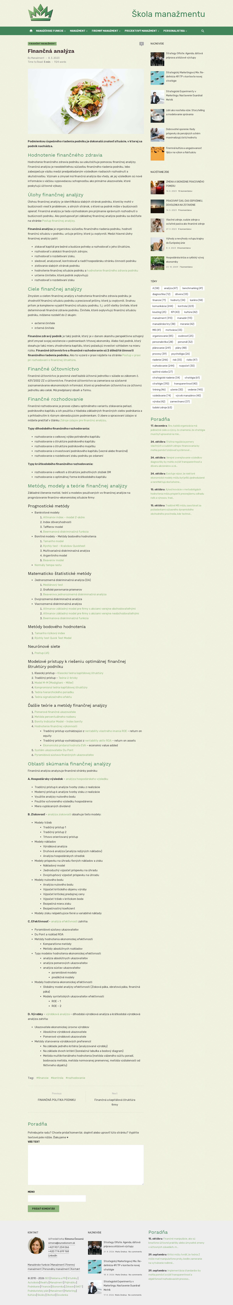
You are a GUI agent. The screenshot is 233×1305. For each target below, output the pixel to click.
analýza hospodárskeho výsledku (87, 779)
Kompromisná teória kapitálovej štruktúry (61, 687)
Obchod (51, 1295)
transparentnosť (185, 383)
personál (185, 342)
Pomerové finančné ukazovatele (55, 712)
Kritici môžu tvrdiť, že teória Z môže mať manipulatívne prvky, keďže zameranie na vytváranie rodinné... (175, 1258)
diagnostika (161, 294)
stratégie (160, 383)
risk (177, 359)
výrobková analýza (58, 1014)
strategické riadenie (166, 377)
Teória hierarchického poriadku (54, 692)
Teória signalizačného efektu (53, 697)
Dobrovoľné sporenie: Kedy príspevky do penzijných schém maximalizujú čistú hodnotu (183, 133)
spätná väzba (162, 371)
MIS (156, 330)
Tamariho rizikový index (50, 633)
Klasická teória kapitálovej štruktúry (80, 673)
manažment (162, 318)
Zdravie (69, 1286)
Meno (31, 1191)
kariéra (196, 300)
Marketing (70, 1290)
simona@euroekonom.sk (61, 1243)
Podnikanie (34, 1286)
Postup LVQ (42, 653)
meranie (187, 324)
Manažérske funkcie (49, 30)
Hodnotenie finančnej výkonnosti (56, 726)
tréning (159, 389)
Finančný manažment (42, 43)
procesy (159, 353)
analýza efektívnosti (64, 921)
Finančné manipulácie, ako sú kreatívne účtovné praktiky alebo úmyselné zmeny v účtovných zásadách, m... (176, 1243)
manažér (184, 318)
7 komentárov (186, 267)
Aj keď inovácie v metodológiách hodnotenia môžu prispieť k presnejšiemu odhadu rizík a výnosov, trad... (177, 493)
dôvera (181, 294)
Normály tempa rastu (48, 565)
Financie (45, 1286)
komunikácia (162, 306)
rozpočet (187, 365)
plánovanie (161, 347)
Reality (44, 1282)
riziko (192, 359)
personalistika (162, 342)
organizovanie (162, 336)
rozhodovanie (76, 1078)
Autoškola (33, 1282)
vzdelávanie (161, 395)
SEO (47, 1278)
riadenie (160, 359)
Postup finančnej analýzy (58, 220)
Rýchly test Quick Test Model (53, 638)
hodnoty (178, 300)
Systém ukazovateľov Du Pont (54, 750)
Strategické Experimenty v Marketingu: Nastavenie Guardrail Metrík (184, 95)
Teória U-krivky (68, 678)
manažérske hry (163, 324)
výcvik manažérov (188, 395)
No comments (135, 1251)
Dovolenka (62, 1295)
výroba (158, 401)
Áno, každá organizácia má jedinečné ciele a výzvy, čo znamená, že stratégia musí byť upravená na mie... (178, 430)
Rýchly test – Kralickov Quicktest (64, 546)
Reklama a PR (58, 1278)
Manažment (77, 30)
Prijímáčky (70, 1282)
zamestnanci (180, 401)
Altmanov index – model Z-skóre (64, 517)
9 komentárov (185, 229)
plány (181, 347)
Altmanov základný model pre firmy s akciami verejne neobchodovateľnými (91, 613)
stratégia (192, 377)
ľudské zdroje (162, 407)
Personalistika (174, 30)
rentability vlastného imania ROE (106, 731)
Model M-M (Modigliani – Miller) (54, 682)
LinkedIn (52, 1255)
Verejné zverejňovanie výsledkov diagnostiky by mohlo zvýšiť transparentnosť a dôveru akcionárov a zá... (176, 461)
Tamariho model (53, 541)
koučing (159, 312)
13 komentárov (185, 191)
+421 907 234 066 (58, 1247)
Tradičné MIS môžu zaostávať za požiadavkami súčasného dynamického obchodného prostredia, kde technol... (176, 509)
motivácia (174, 330)
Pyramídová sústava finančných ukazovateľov (64, 755)
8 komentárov (184, 248)
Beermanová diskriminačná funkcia (66, 531)
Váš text (34, 1141)
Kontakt (75, 1269)
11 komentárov (185, 210)
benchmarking (193, 288)
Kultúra (32, 1295)
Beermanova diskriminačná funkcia (66, 618)
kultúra (190, 312)
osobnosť (185, 336)
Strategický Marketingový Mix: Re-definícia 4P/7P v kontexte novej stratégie (185, 76)
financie (43, 1078)
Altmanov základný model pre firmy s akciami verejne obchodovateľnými (89, 608)
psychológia (180, 353)
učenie (176, 389)
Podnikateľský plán (38, 1290)
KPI (175, 312)
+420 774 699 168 (58, 1251)
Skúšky (41, 1295)
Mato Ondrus (121, 1251)
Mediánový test (53, 584)
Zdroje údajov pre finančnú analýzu (83, 420)
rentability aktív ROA (98, 740)
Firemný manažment (105, 30)
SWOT (78, 1286)
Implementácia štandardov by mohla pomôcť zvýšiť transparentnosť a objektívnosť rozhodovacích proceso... (174, 1274)
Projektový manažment (141, 30)
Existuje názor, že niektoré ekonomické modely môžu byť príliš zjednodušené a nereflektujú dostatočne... (178, 478)
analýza (171, 288)
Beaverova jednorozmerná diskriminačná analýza (74, 594)
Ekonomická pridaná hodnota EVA (64, 745)
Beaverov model (53, 560)
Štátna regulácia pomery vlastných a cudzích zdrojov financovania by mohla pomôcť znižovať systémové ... (175, 446)
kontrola (58, 1078)
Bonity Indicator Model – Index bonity (59, 721)
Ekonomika (58, 1286)
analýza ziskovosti (59, 814)
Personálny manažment (56, 1269)
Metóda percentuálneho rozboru (55, 716)
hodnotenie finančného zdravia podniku (112, 270)
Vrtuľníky (72, 1278)
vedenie (195, 389)
